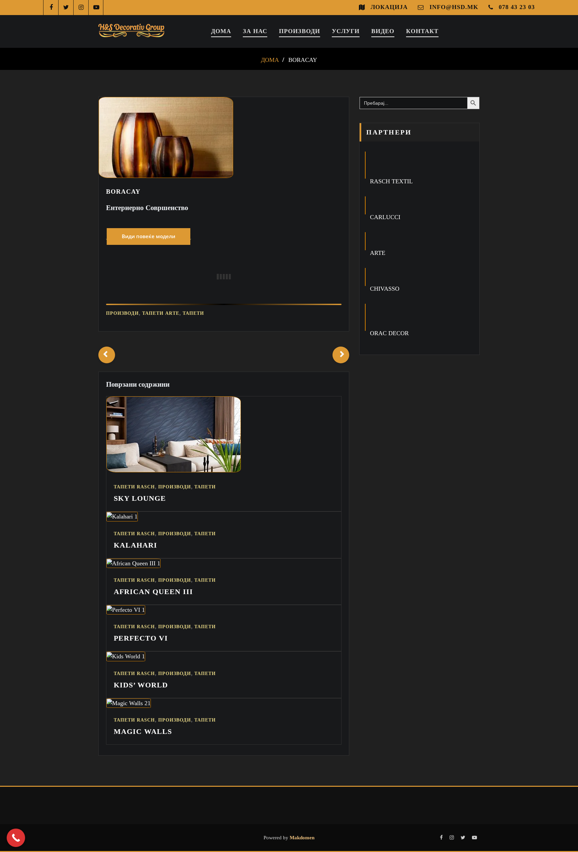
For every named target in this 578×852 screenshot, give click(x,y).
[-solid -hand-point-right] (340, 355)
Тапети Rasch (134, 486)
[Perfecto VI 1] (125, 609)
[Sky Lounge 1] (173, 470)
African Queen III (153, 591)
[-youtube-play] (96, 7)
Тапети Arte (160, 313)
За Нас (255, 31)
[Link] (148, 236)
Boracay (302, 60)
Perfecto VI (141, 638)
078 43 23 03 (517, 7)
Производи (299, 31)
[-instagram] (81, 7)
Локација (389, 7)
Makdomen (301, 837)
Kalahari (135, 545)
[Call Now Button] (16, 838)
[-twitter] (66, 7)
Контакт (422, 31)
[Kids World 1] (125, 656)
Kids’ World (141, 685)
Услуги (346, 31)
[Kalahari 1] (122, 516)
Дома (221, 31)
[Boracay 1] (166, 176)
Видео (382, 31)
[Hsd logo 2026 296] (131, 31)
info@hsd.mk (453, 7)
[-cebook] (51, 7)
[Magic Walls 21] (128, 703)
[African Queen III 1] (133, 563)
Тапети (193, 313)
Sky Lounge (140, 498)
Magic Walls (143, 731)
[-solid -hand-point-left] (106, 355)
